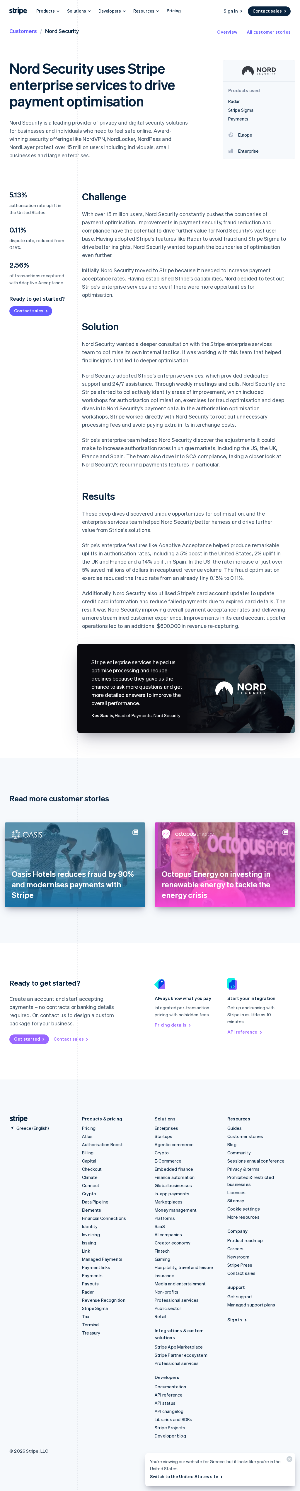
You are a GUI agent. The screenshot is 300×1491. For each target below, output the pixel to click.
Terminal (91, 1325)
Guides (234, 1128)
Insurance (164, 1275)
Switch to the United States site (184, 1476)
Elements (91, 1210)
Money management (176, 1210)
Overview (227, 32)
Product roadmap (245, 1240)
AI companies (168, 1234)
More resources (243, 1217)
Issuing (89, 1243)
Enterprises (166, 1128)
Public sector (168, 1308)
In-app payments (172, 1193)
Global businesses (173, 1185)
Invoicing (91, 1234)
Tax (86, 1316)
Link (86, 1251)
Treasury (91, 1333)
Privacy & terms (243, 1169)
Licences (236, 1192)
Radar (88, 1292)
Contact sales (267, 11)
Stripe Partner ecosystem (181, 1355)
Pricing (174, 10)
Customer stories (245, 1136)
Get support (239, 1296)
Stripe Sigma (95, 1308)
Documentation (170, 1387)
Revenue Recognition (103, 1300)
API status (165, 1403)
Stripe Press (239, 1265)
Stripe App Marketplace (179, 1347)
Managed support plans (251, 1305)
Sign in (231, 11)
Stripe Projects (170, 1427)
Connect (90, 1185)
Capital (89, 1161)
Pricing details (170, 1025)
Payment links (96, 1267)
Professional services (177, 1300)
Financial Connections (104, 1218)
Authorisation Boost (102, 1144)
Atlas (87, 1136)
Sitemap (235, 1201)
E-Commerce (168, 1161)
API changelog (169, 1411)
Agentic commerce (174, 1144)
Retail (160, 1316)
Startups (164, 1136)
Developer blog (170, 1436)
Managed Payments (102, 1259)
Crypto (89, 1193)
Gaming (162, 1259)
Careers (235, 1248)
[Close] (288, 1460)
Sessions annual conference (255, 1161)
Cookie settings (243, 1209)
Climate (90, 1177)
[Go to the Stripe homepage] (16, 1118)
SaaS (160, 1226)
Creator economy (172, 1243)
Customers (23, 30)
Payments (92, 1275)
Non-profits (166, 1292)
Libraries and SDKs (173, 1419)
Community (239, 1153)
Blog (231, 1144)
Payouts (90, 1284)
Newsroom (238, 1257)
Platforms (165, 1218)
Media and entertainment (180, 1284)
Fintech (162, 1251)
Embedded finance (174, 1169)
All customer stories (269, 32)
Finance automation (175, 1177)
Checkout (92, 1169)
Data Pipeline (95, 1202)
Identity (90, 1226)
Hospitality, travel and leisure (184, 1267)
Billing (87, 1153)
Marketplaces (169, 1202)
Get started (27, 1039)
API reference (242, 1032)
